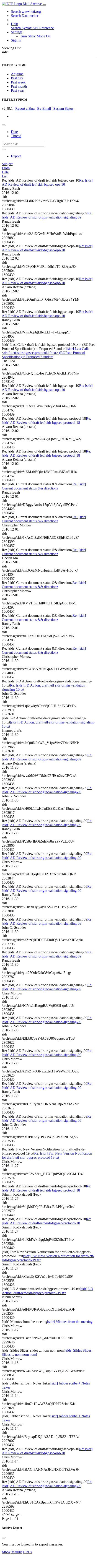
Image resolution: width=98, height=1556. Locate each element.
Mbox (6, 1552)
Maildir (16, 1552)
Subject (7, 164)
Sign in (16, 40)
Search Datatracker (24, 16)
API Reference (43, 28)
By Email (44, 108)
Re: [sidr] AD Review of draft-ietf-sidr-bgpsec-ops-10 (47, 182)
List (4, 176)
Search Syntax (21, 28)
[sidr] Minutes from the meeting (70, 1322)
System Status (63, 108)
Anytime (17, 74)
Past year (17, 90)
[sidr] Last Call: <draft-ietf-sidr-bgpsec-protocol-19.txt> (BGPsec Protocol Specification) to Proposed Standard (45, 353)
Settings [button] (16, 32)
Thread (16, 136)
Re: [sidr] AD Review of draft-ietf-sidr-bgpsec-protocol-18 (46, 420)
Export (16, 156)
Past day (17, 78)
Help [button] (14, 24)
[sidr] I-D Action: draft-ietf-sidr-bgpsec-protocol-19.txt (47, 1291)
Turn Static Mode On (35, 36)
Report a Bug (25, 108)
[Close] (3, 1537)
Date (14, 132)
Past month (19, 86)
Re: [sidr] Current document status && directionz (44, 486)
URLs (27, 1552)
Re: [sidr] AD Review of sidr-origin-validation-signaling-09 (47, 215)
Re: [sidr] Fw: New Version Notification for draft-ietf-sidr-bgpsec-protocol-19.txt (47, 1155)
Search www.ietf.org (26, 11)
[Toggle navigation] (44, 5)
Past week (18, 82)
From (6, 168)
